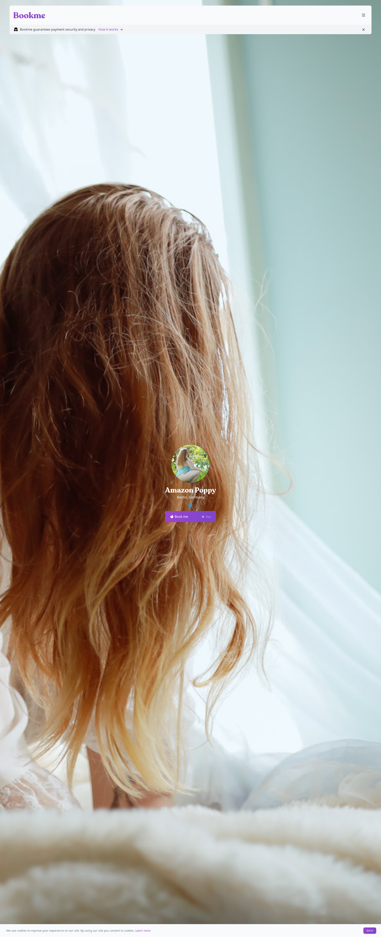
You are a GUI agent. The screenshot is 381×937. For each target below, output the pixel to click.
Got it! (370, 930)
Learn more (143, 930)
